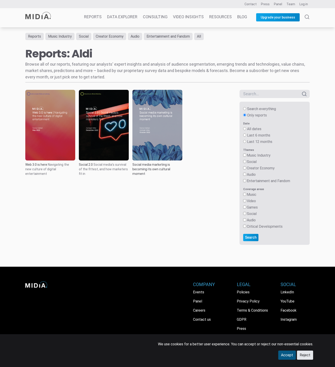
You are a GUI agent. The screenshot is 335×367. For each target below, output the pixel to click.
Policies (243, 292)
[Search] (307, 21)
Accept (287, 355)
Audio (135, 36)
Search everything (261, 109)
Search (251, 237)
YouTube (287, 301)
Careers (199, 310)
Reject (305, 355)
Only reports (257, 115)
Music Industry (60, 36)
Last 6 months (258, 135)
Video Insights (188, 16)
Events (198, 292)
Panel (278, 4)
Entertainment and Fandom (168, 36)
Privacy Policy (248, 301)
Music (251, 194)
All (199, 36)
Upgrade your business (278, 17)
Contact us (202, 319)
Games (252, 207)
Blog (242, 16)
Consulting (155, 16)
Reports (93, 16)
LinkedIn (287, 292)
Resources (220, 16)
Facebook (288, 310)
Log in (303, 4)
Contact (251, 4)
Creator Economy (110, 36)
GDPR (241, 319)
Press (265, 4)
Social (84, 36)
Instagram (289, 319)
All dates (254, 129)
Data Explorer (122, 16)
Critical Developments (265, 226)
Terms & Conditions (252, 310)
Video (251, 201)
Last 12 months (259, 142)
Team (290, 4)
